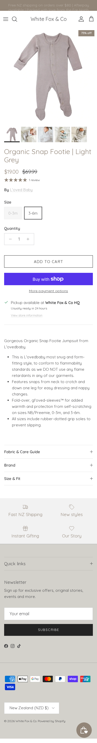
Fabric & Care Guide (22, 451)
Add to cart (48, 261)
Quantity (12, 228)
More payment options (48, 291)
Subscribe (48, 630)
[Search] (17, 19)
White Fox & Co (26, 721)
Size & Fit (12, 478)
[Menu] (5, 19)
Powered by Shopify (51, 721)
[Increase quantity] (29, 239)
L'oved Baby (21, 189)
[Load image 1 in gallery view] (48, 76)
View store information (26, 315)
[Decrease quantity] (8, 239)
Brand (9, 465)
